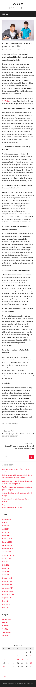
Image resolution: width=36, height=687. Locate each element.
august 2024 (6, 598)
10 (4, 659)
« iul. (4, 676)
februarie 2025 (7, 578)
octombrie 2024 (7, 591)
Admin (25, 50)
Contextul (5, 626)
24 (4, 667)
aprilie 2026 (6, 532)
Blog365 (5, 622)
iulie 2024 (5, 601)
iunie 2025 (6, 565)
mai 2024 (5, 607)
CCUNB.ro (6, 101)
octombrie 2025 (7, 552)
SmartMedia (6, 632)
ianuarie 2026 (7, 542)
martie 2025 (6, 575)
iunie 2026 (6, 525)
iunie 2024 (6, 604)
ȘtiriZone (5, 635)
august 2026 (6, 519)
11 (8, 659)
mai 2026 (5, 529)
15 (27, 659)
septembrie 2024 (8, 594)
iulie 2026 (5, 522)
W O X (18, 4)
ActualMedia (6, 619)
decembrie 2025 (7, 545)
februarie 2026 (7, 539)
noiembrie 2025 (7, 548)
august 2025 (6, 558)
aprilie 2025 (6, 571)
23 (31, 663)
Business (8, 423)
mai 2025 (5, 568)
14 (22, 659)
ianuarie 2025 (7, 581)
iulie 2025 (5, 562)
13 (18, 659)
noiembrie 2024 (7, 588)
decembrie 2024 (7, 584)
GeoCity (5, 629)
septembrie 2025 (8, 555)
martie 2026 (6, 535)
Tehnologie (15, 423)
